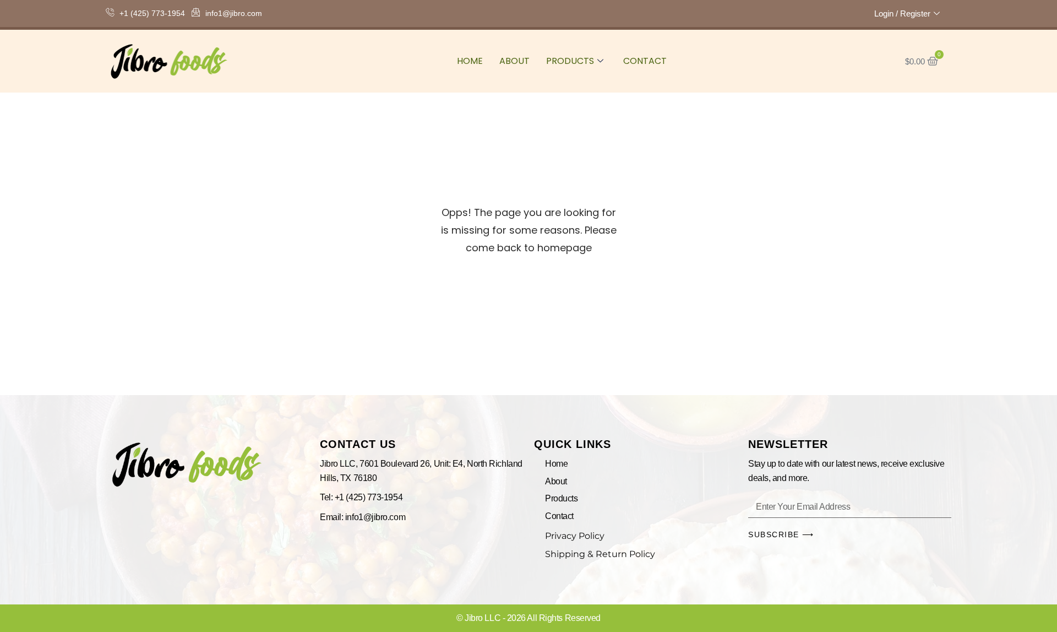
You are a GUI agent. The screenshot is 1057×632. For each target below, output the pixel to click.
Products (570, 61)
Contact (645, 61)
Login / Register (902, 13)
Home (470, 61)
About (514, 61)
